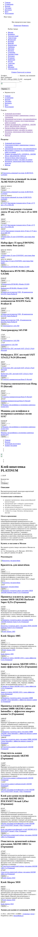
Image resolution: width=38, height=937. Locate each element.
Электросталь (12, 69)
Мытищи (11, 49)
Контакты (8, 10)
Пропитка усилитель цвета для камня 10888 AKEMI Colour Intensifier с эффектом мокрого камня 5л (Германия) (19, 741)
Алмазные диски (28, 914)
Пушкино (11, 58)
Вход (6, 11)
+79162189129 (12, 75)
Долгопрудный (13, 36)
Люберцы (11, 47)
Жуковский (12, 40)
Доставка (8, 8)
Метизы (7, 135)
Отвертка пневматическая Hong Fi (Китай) (15, 401)
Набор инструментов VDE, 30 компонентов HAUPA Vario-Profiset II (16, 321)
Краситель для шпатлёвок (10, 587)
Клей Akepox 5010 (7, 904)
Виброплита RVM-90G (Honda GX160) (14, 288)
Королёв (11, 43)
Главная (7, 2)
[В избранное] (7, 188)
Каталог (7, 6)
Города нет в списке (24, 72)
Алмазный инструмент (13, 113)
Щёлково (11, 67)
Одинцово (11, 52)
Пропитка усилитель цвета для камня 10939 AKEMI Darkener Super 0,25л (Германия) (19, 626)
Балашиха (11, 34)
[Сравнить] (9, 188)
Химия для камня (11, 445)
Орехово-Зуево (13, 54)
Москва (10, 32)
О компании (9, 4)
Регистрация (9, 13)
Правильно (17, 25)
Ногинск (11, 50)
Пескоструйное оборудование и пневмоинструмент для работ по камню (18, 129)
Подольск (11, 56)
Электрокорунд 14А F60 (9, 344)
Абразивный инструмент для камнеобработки (21, 119)
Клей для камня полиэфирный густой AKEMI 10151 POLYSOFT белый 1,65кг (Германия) (19, 830)
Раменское (11, 60)
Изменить (25, 25)
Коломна (11, 41)
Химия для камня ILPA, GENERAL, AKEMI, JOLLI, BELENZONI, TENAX (20, 125)
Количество (5, 479)
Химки (10, 65)
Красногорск (12, 45)
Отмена (14, 72)
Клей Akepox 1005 (7, 654)
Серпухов (11, 63)
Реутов (10, 61)
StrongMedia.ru (18, 915)
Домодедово (12, 38)
